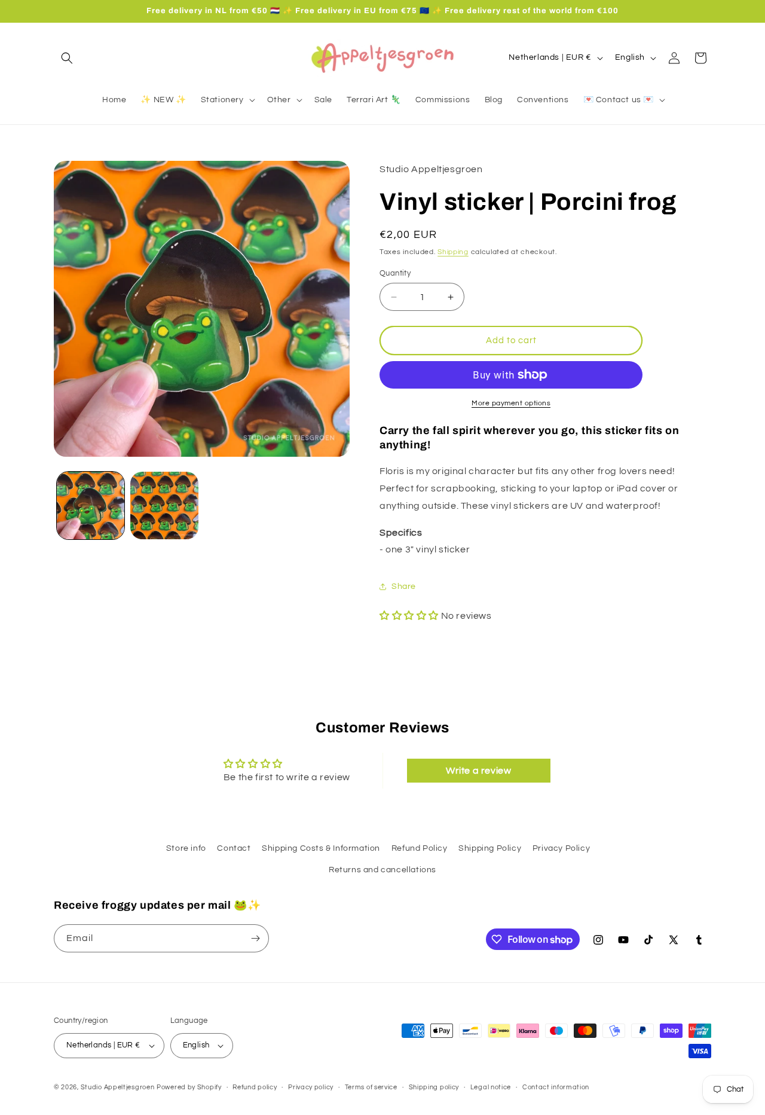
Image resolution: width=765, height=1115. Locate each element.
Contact (233, 848)
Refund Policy (419, 848)
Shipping (453, 252)
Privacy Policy (561, 848)
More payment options (511, 403)
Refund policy (254, 1086)
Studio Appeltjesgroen (118, 1087)
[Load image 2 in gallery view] (164, 505)
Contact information (555, 1086)
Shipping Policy (489, 848)
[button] (67, 58)
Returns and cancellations (382, 870)
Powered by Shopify (189, 1087)
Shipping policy (434, 1086)
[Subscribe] (255, 938)
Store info (186, 848)
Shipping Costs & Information (321, 848)
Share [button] (403, 586)
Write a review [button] (478, 770)
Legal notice (490, 1086)
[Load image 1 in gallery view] (90, 505)
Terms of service (371, 1086)
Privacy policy (310, 1086)
